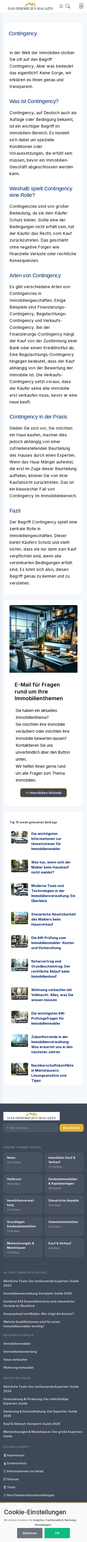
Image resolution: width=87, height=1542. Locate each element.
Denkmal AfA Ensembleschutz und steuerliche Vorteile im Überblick (38, 1304)
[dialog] (43, 1522)
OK (57, 1533)
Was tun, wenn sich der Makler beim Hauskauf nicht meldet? (51, 867)
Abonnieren (71, 1128)
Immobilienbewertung (20, 1351)
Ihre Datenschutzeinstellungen (30, 1495)
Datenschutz (16, 1463)
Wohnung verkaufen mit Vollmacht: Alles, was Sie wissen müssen (52, 995)
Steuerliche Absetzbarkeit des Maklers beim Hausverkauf (53, 919)
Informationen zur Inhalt (25, 1471)
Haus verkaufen (15, 1359)
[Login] (80, 6)
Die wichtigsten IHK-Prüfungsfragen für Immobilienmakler (48, 1018)
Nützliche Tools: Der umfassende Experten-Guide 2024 (41, 1283)
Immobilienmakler (17, 1343)
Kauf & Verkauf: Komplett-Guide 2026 (31, 1424)
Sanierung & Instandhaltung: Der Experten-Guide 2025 (40, 1414)
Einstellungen (43, 1524)
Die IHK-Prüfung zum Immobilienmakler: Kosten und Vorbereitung (52, 943)
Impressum (15, 1455)
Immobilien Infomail (45, 793)
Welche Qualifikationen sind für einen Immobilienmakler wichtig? (31, 1324)
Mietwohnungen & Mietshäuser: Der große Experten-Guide (43, 1434)
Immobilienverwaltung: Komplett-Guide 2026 (37, 1293)
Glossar (12, 1479)
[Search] (68, 6)
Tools (10, 1487)
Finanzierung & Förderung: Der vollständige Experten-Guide (35, 1401)
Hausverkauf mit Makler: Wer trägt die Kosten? (38, 1314)
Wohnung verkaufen (18, 1367)
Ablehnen (30, 1533)
